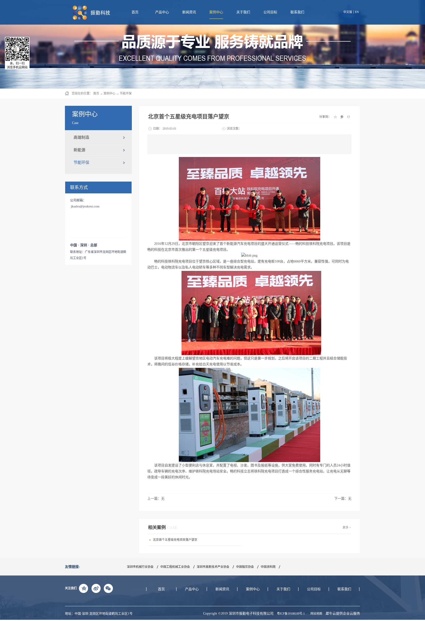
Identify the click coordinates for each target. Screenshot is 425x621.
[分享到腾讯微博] (341, 117)
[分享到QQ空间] (335, 117)
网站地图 (315, 613)
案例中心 (109, 93)
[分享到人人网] (348, 117)
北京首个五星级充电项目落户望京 (175, 540)
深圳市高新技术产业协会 (213, 567)
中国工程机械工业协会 (175, 567)
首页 (135, 12)
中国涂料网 (268, 567)
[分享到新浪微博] (96, 588)
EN (357, 12)
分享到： (325, 117)
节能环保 (126, 93)
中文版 (347, 12)
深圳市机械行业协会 (140, 567)
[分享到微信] (108, 588)
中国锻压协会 (245, 567)
